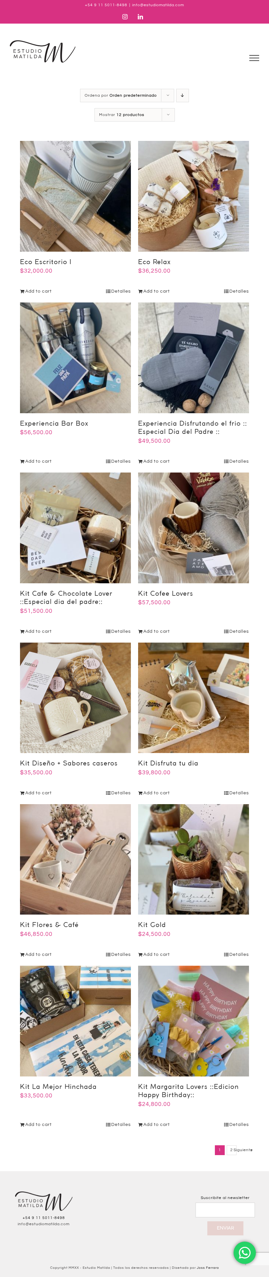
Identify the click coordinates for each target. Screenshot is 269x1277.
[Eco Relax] (193, 196)
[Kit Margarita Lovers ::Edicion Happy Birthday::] (193, 1021)
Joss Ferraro (208, 1267)
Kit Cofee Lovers (165, 594)
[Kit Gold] (193, 859)
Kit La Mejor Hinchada (58, 1087)
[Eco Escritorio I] (75, 196)
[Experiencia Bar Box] (75, 357)
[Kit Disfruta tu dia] (193, 698)
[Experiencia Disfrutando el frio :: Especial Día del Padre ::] (193, 357)
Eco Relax (154, 262)
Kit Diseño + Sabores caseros (69, 764)
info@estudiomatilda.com (158, 5)
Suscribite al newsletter (225, 1198)
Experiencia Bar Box (54, 424)
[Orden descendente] (182, 95)
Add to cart (38, 291)
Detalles (121, 291)
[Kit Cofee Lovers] (193, 528)
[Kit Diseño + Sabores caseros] (75, 698)
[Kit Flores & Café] (75, 859)
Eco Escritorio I (46, 262)
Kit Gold (152, 925)
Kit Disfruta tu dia (168, 764)
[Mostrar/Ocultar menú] (254, 58)
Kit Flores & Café (49, 925)
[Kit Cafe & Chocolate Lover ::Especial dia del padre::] (75, 528)
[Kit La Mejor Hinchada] (75, 1021)
